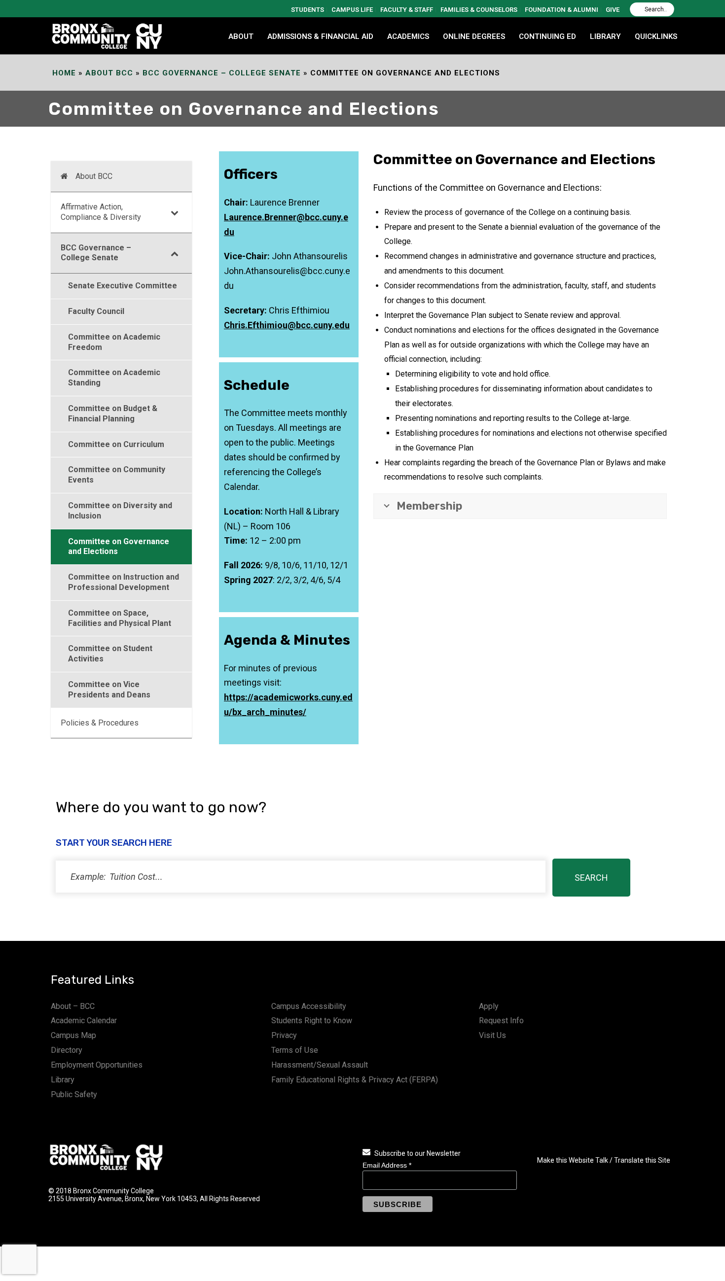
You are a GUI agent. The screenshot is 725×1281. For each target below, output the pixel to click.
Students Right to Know (311, 1020)
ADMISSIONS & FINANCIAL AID (320, 36)
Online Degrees (474, 36)
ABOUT (241, 36)
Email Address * (386, 1165)
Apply (489, 1006)
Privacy (284, 1035)
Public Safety (74, 1094)
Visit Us (492, 1035)
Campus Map (73, 1035)
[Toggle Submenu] (174, 212)
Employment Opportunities (97, 1065)
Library (62, 1079)
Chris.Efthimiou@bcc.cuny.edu (287, 325)
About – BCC (73, 1006)
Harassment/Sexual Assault (319, 1065)
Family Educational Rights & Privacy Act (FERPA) (354, 1079)
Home (64, 73)
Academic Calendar (84, 1020)
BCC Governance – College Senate (222, 73)
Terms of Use (294, 1050)
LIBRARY (605, 36)
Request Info (501, 1020)
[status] (300, 877)
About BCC (109, 73)
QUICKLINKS (656, 36)
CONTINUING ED (547, 36)
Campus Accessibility (308, 1006)
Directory (66, 1050)
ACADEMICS (408, 36)
